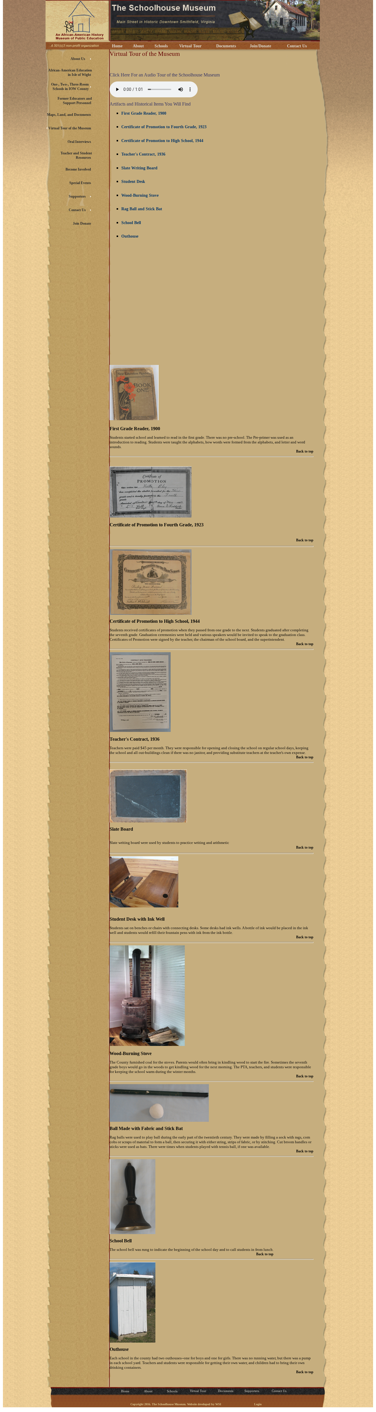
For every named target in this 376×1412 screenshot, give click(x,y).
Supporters (251, 1391)
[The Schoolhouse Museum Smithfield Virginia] (78, 39)
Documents (225, 46)
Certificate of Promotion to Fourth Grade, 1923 (164, 127)
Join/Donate (259, 46)
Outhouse (129, 236)
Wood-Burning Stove (140, 195)
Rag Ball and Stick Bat (141, 209)
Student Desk (133, 181)
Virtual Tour (189, 46)
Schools (160, 46)
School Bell (131, 223)
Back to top (304, 451)
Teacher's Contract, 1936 (143, 154)
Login (258, 1404)
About (137, 46)
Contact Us (296, 46)
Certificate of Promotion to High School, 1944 (162, 140)
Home (116, 46)
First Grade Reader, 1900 (143, 113)
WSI (218, 1404)
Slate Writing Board (139, 168)
